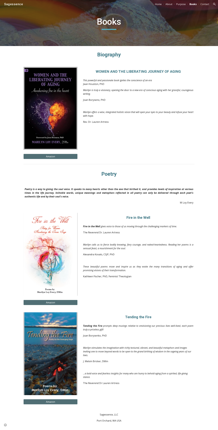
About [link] (169, 4)
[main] (109, 23)
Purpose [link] (181, 4)
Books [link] (193, 4)
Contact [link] (205, 4)
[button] (214, 4)
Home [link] (158, 4)
